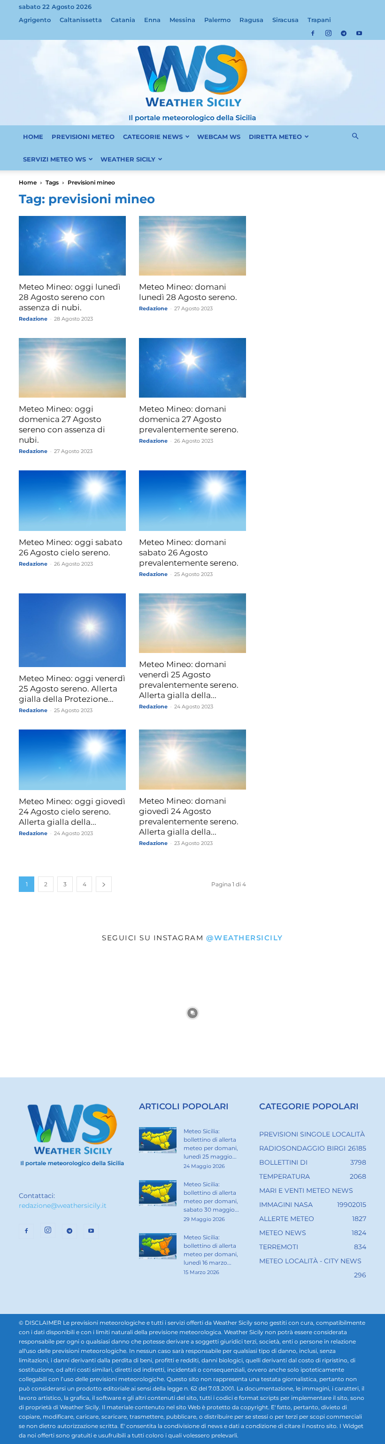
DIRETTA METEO (275, 136)
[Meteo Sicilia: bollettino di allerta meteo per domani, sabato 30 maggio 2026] (158, 1193)
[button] (355, 136)
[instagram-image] (64, 1013)
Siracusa (285, 19)
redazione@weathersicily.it (63, 1205)
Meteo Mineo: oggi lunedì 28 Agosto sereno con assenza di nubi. (70, 297)
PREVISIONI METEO (83, 136)
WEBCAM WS (218, 136)
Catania (123, 19)
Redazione (33, 318)
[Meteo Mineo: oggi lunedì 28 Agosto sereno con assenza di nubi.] (72, 246)
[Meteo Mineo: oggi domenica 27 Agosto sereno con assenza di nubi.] (72, 368)
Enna (152, 19)
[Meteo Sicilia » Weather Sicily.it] (192, 82)
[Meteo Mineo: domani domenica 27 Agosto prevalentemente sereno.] (192, 368)
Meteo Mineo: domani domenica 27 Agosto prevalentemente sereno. (189, 419)
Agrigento (35, 19)
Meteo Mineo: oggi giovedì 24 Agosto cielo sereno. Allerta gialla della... (72, 812)
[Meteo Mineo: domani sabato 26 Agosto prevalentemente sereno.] (192, 500)
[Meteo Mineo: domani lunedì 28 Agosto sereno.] (192, 246)
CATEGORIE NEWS (153, 136)
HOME (33, 136)
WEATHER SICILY (127, 159)
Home (28, 182)
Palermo (217, 19)
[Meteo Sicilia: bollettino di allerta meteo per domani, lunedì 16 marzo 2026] (158, 1246)
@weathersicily (244, 937)
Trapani (319, 19)
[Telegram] (344, 33)
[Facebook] (313, 33)
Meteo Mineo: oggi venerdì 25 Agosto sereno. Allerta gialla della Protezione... (72, 689)
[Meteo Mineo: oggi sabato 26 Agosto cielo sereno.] (72, 500)
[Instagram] (328, 33)
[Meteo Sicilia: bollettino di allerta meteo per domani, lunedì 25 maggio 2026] (158, 1140)
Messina (182, 19)
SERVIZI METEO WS (54, 159)
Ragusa (251, 19)
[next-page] (104, 884)
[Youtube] (359, 33)
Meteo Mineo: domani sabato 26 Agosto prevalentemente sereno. (189, 553)
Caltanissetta (81, 19)
